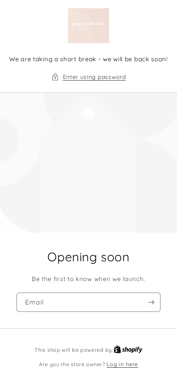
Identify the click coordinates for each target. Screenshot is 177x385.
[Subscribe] (151, 302)
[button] (88, 77)
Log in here (122, 364)
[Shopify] (128, 349)
